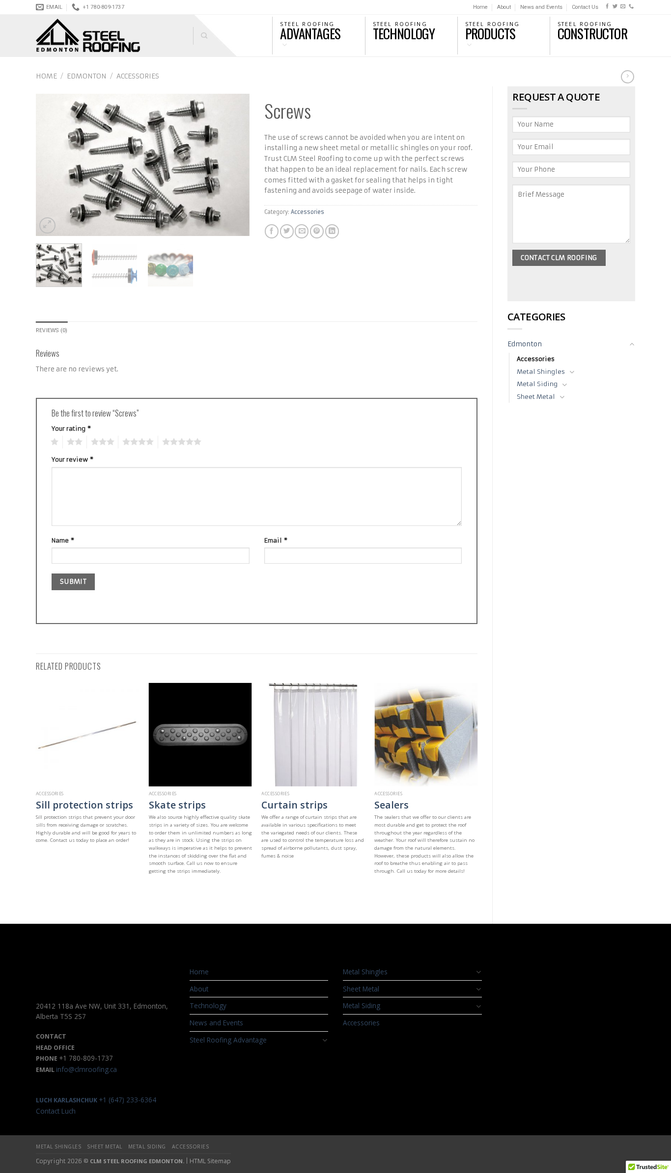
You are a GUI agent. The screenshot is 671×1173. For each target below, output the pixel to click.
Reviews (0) (51, 330)
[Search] (200, 36)
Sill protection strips (84, 805)
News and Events (541, 7)
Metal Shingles (541, 371)
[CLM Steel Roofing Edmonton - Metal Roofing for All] (107, 35)
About (504, 7)
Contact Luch (56, 1111)
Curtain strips (294, 805)
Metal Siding (537, 384)
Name (63, 540)
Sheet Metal (536, 396)
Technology (208, 1005)
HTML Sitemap (210, 1161)
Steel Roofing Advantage (228, 1039)
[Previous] (52, 165)
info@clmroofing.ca (86, 1069)
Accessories (137, 76)
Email (275, 540)
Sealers (391, 805)
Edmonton (87, 76)
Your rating (71, 428)
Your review (72, 459)
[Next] (233, 165)
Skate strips (177, 805)
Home (480, 7)
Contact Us (585, 7)
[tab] (51, 330)
